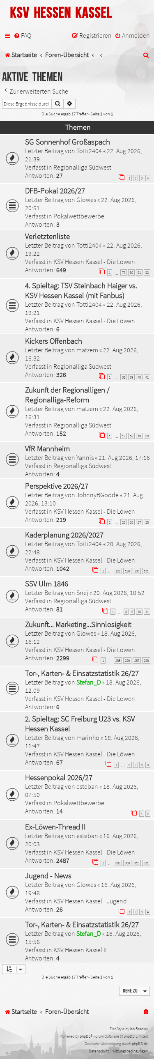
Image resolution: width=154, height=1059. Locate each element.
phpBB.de (140, 1043)
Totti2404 (89, 151)
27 (139, 522)
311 (146, 863)
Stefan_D (88, 682)
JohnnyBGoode (97, 495)
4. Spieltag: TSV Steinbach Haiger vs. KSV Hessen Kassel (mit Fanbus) (81, 290)
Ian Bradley (139, 1028)
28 (147, 522)
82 (147, 272)
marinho (87, 737)
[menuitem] (22, 35)
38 (123, 377)
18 (131, 436)
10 (139, 611)
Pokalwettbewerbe (78, 216)
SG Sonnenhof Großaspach (67, 142)
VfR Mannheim (47, 448)
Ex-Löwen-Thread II (55, 827)
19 (139, 436)
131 (146, 571)
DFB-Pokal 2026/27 (55, 190)
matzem (87, 350)
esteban (87, 786)
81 (139, 272)
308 (117, 863)
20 (147, 436)
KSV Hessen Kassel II (80, 950)
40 (139, 377)
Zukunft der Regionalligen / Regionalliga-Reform (67, 394)
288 (146, 660)
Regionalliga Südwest (82, 167)
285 (117, 660)
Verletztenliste (47, 236)
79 (123, 272)
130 (136, 571)
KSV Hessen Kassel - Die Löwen (94, 261)
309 (127, 863)
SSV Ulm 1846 (46, 583)
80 (131, 272)
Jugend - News (48, 875)
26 (131, 522)
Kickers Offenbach (53, 341)
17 (123, 436)
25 (123, 522)
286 (127, 660)
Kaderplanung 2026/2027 (64, 535)
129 (127, 571)
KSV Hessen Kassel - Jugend (90, 901)
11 (147, 611)
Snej (82, 592)
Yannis (85, 457)
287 (136, 660)
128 (117, 571)
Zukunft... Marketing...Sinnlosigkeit (78, 624)
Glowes (86, 199)
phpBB (85, 1036)
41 (147, 377)
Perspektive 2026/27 (56, 486)
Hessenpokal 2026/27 (58, 777)
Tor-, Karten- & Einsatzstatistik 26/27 (82, 673)
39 (131, 377)
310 (136, 863)
